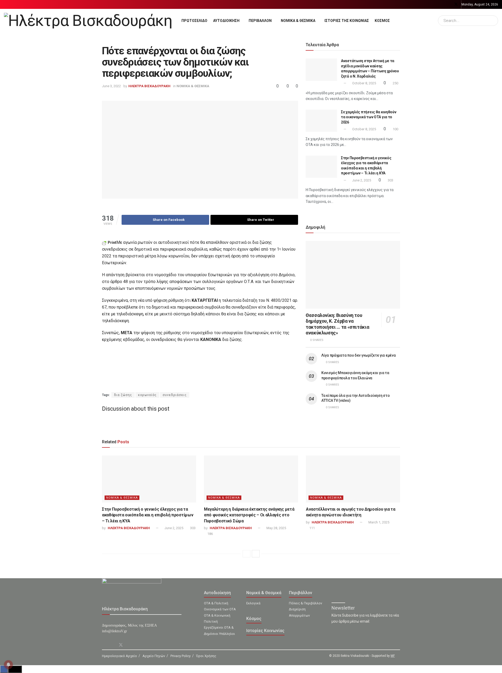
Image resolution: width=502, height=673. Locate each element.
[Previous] (246, 553)
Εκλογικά (253, 603)
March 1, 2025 (378, 522)
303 (390, 180)
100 (395, 129)
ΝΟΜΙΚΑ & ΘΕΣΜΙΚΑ (298, 21)
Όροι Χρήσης (206, 656)
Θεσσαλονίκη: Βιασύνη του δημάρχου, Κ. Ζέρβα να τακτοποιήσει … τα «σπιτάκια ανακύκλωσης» (337, 324)
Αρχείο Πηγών (153, 656)
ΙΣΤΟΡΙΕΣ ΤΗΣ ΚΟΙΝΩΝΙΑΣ (346, 21)
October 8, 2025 (363, 83)
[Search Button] (493, 20)
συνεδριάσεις (175, 395)
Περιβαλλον (260, 21)
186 (210, 534)
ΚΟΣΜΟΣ (382, 21)
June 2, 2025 (361, 180)
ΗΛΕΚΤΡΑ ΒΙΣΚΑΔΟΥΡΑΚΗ (149, 86)
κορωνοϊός (147, 395)
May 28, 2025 (276, 528)
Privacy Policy (180, 656)
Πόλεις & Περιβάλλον (305, 603)
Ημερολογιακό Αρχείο (119, 656)
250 (395, 83)
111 (312, 528)
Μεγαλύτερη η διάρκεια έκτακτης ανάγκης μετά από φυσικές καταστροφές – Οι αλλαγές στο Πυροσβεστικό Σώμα (249, 515)
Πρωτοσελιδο (194, 21)
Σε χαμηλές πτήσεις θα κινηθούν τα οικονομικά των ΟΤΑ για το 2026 (368, 117)
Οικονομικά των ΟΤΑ (220, 609)
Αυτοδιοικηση (226, 21)
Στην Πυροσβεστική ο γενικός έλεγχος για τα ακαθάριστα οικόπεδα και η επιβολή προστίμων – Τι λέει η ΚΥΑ (147, 515)
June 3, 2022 (111, 86)
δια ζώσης (123, 395)
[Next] (256, 553)
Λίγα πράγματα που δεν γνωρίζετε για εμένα (358, 355)
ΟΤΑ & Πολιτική (216, 603)
